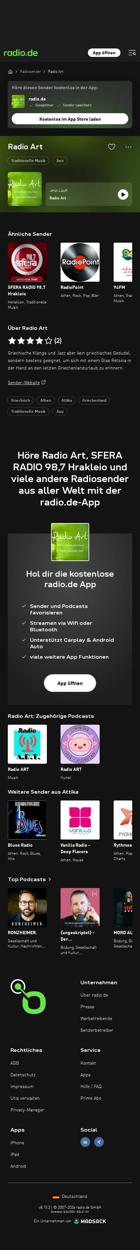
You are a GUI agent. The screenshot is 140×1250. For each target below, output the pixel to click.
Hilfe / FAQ (91, 1086)
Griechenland (94, 401)
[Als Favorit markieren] (111, 146)
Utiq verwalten (25, 1098)
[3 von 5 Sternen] (30, 340)
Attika (67, 401)
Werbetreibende (96, 1018)
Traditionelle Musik (28, 161)
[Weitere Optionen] (128, 147)
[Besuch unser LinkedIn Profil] (85, 1142)
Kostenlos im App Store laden (70, 119)
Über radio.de (94, 995)
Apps (85, 1075)
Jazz (60, 161)
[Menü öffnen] (132, 53)
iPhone (17, 1143)
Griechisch (20, 401)
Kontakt (88, 1063)
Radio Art (57, 198)
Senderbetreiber (96, 1030)
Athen (45, 401)
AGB (14, 1063)
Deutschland (74, 1196)
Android (18, 1166)
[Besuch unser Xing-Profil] (99, 1142)
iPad (14, 1154)
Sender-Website (24, 383)
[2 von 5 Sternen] (21, 340)
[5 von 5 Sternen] (48, 340)
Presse (87, 1007)
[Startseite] (10, 71)
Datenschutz (22, 1075)
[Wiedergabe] (123, 194)
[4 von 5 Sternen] (39, 340)
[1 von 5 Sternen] (12, 340)
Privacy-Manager (27, 1110)
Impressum (22, 1086)
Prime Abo (90, 1098)
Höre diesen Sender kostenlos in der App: (55, 88)
